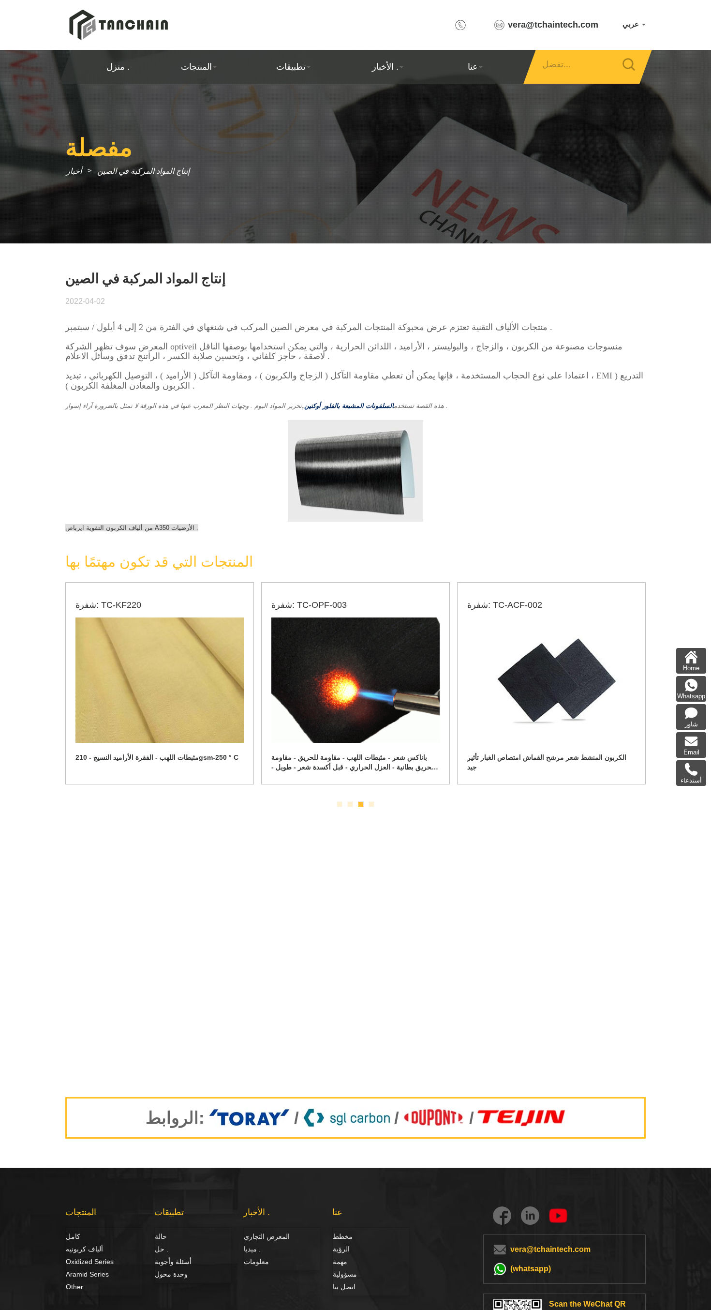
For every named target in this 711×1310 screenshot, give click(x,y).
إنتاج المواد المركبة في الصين (143, 171)
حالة (161, 1236)
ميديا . (252, 1249)
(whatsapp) (530, 1269)
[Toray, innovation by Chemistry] (249, 1118)
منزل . (118, 67)
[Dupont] (434, 1118)
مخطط (343, 1236)
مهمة (340, 1261)
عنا (473, 67)
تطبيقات (291, 67)
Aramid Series (87, 1274)
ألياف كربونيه (76, 1249)
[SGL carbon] (346, 1118)
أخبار (74, 171)
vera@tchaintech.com (553, 25)
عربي (631, 24)
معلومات (256, 1261)
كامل (73, 1236)
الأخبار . (385, 67)
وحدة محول (171, 1274)
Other (74, 1287)
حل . (161, 1249)
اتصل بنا (344, 1287)
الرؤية (341, 1249)
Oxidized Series (90, 1261)
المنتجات (196, 67)
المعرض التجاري (267, 1236)
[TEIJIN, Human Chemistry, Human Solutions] (522, 1118)
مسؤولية (345, 1274)
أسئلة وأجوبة (173, 1261)
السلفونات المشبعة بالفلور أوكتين (349, 405)
